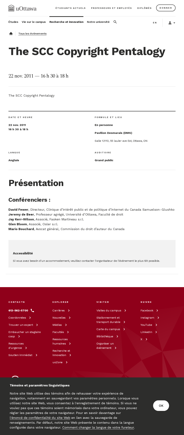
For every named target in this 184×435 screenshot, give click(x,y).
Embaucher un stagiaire (24, 334)
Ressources (16, 346)
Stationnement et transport (108, 320)
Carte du (108, 329)
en (155, 22)
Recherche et (61, 353)
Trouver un (20, 325)
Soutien (20, 355)
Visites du (108, 310)
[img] (22, 8)
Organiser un (105, 346)
